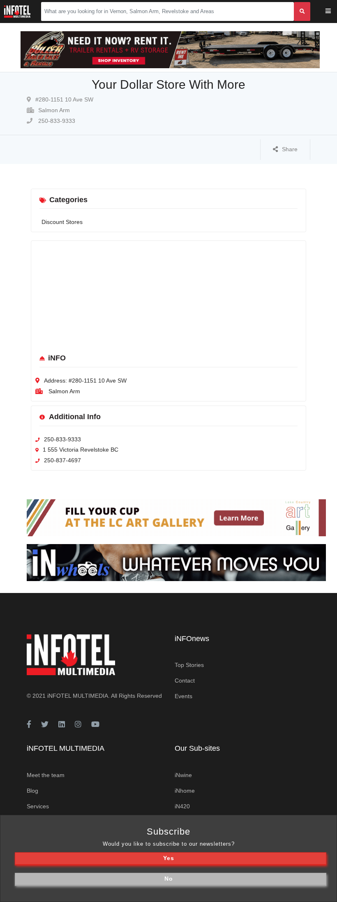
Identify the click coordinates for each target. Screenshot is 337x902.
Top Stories (189, 665)
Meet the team (46, 775)
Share (290, 149)
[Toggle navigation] (333, 11)
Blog (32, 790)
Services (38, 806)
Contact (185, 680)
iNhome (185, 790)
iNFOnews (192, 638)
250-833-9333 (56, 121)
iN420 (182, 806)
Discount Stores (62, 222)
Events (183, 696)
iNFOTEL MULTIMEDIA (77, 695)
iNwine (183, 775)
